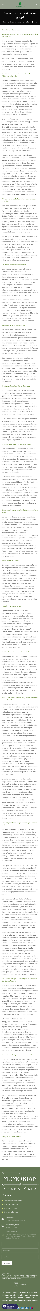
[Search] (37, 5)
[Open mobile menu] (3, 5)
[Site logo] (20, 4)
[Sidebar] (2, 395)
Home (4, 22)
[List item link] (20, 1201)
